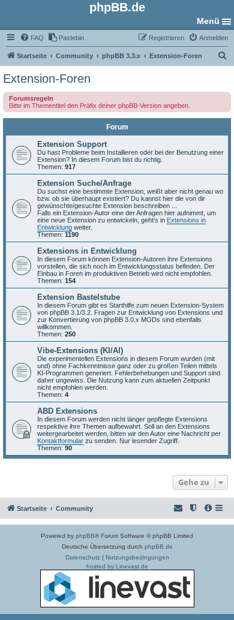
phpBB (85, 535)
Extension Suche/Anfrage (84, 183)
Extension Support (72, 144)
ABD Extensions (67, 411)
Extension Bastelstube (78, 297)
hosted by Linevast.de (117, 566)
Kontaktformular (60, 440)
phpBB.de (159, 546)
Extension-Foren (47, 78)
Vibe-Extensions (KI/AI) (80, 350)
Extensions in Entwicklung (87, 250)
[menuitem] (32, 38)
